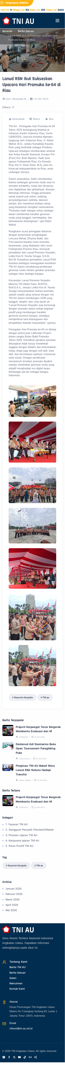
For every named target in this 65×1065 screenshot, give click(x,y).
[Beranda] (18, 20)
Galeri (12, 978)
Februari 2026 (14, 894)
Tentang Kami (18, 961)
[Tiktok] (24, 1057)
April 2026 (12, 904)
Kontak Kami (17, 988)
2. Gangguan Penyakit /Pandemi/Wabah (30, 829)
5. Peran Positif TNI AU (19, 845)
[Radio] (58, 8)
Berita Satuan (26, 31)
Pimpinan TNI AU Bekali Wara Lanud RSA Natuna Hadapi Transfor (35, 770)
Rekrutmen (16, 983)
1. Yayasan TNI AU (17, 824)
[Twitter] (14, 1057)
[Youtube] (19, 1057)
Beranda (7, 31)
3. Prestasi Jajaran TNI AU (21, 835)
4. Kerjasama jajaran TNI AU (22, 840)
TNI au (45, 697)
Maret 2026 (13, 899)
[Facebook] (9, 1057)
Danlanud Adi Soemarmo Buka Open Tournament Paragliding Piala (36, 748)
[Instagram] (3, 1057)
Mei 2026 (11, 910)
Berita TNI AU (17, 967)
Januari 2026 (14, 888)
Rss (51, 118)
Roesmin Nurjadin (23, 697)
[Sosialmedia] (35, 1057)
